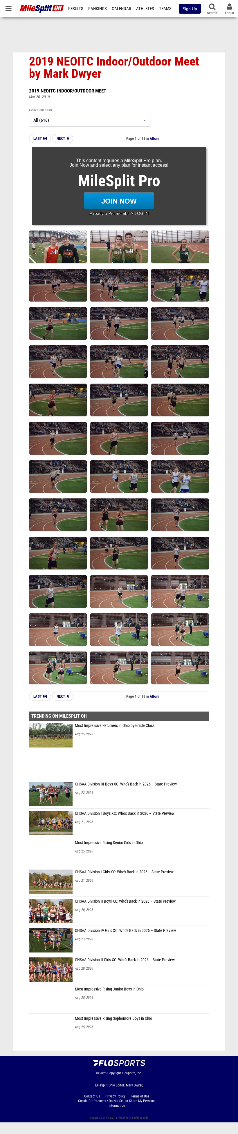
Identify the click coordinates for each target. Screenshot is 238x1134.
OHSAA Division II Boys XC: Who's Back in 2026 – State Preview (125, 901)
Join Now (119, 201)
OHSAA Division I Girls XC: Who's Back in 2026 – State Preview (124, 872)
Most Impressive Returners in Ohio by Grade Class (114, 725)
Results (75, 8)
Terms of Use (140, 1096)
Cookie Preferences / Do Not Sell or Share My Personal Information (117, 1103)
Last (38, 138)
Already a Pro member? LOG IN (119, 213)
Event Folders (40, 110)
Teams (165, 8)
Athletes (145, 8)
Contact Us (92, 1096)
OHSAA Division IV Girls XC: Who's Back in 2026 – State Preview (125, 930)
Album (154, 138)
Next (61, 138)
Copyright (114, 1073)
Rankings (97, 8)
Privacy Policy (115, 1096)
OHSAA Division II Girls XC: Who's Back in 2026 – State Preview (125, 959)
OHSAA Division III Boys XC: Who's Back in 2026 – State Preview (126, 784)
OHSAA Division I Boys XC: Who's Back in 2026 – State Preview (124, 813)
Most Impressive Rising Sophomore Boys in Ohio (113, 1018)
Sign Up (190, 8)
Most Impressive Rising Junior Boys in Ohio (109, 989)
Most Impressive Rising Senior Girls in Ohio (109, 842)
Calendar (121, 8)
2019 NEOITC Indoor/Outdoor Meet (67, 91)
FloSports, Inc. (132, 1073)
